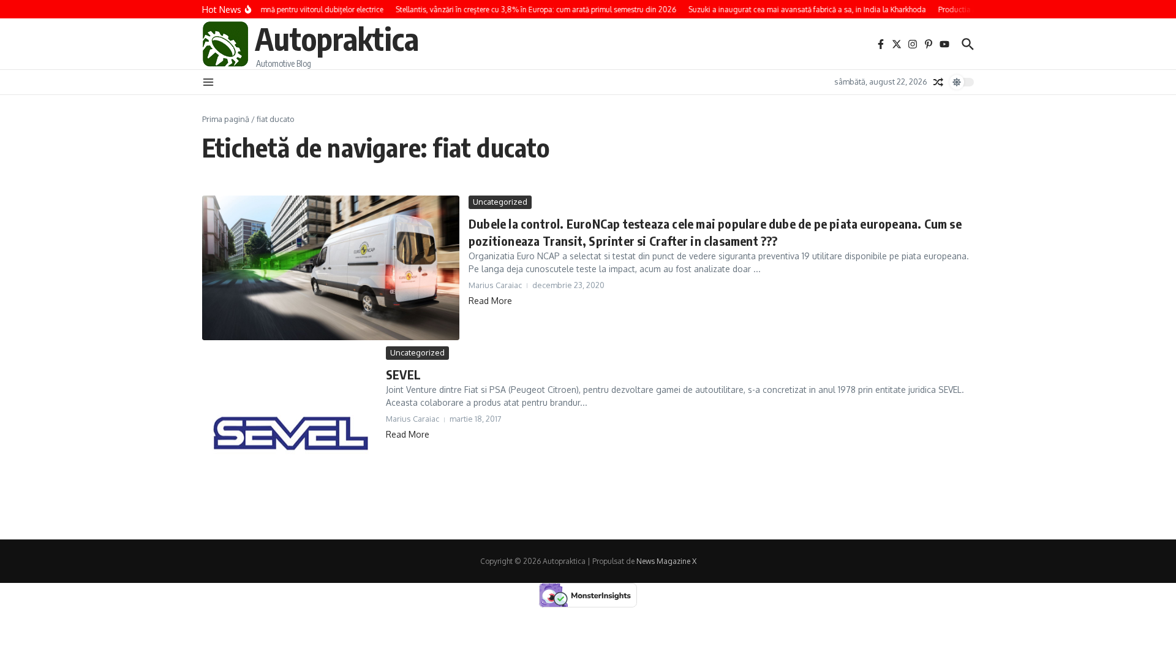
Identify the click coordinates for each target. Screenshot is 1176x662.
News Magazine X (666, 561)
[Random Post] (938, 82)
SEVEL (403, 374)
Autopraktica (337, 38)
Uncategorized (500, 202)
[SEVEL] (289, 433)
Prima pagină (225, 119)
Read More (490, 300)
